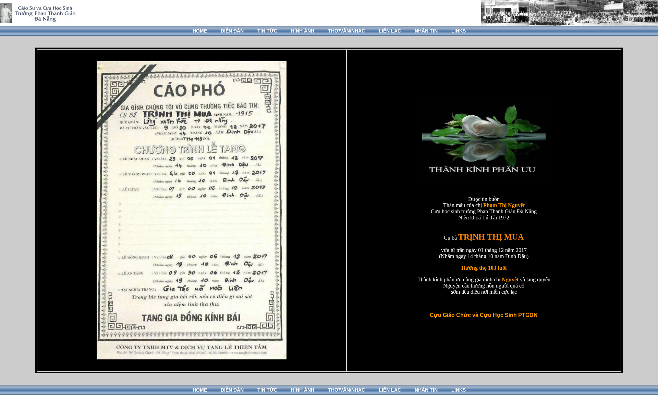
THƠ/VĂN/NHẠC (346, 31)
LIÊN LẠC (390, 31)
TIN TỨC (267, 31)
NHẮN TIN (426, 31)
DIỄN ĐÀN (232, 31)
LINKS (458, 31)
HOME (200, 31)
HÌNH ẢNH (302, 31)
